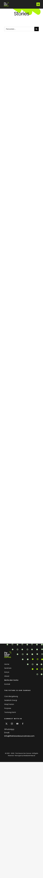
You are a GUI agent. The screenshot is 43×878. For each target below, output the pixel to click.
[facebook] (23, 723)
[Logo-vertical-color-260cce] (7, 652)
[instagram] (12, 723)
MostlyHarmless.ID (29, 755)
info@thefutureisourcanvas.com (19, 736)
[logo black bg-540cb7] (6, 2)
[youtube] (17, 723)
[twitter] (6, 723)
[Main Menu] (38, 4)
